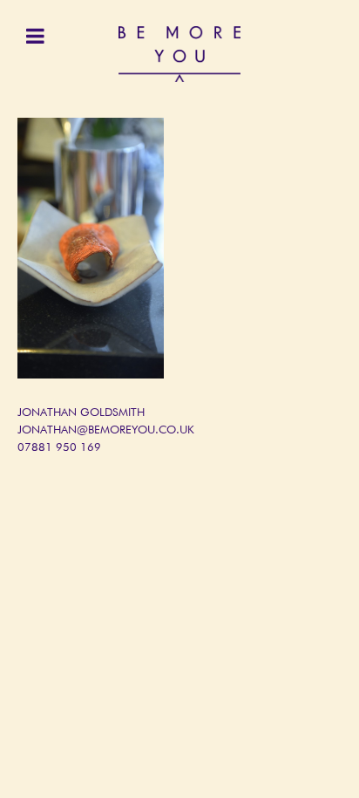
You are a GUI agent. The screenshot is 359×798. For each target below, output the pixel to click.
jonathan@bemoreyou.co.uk (105, 430)
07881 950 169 (59, 448)
